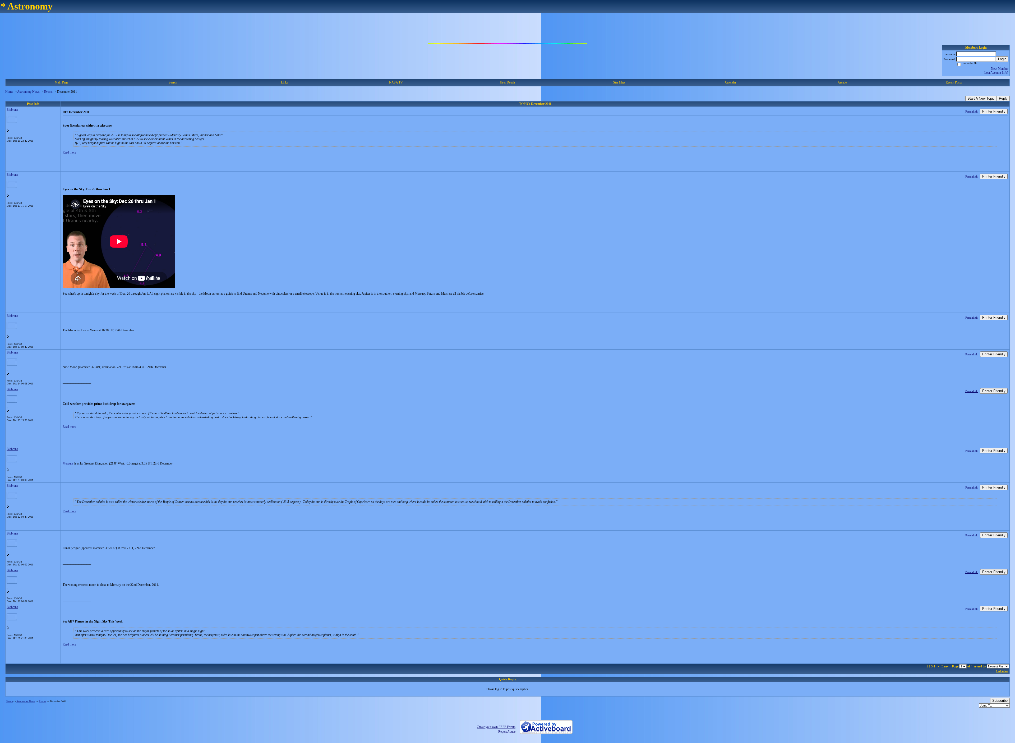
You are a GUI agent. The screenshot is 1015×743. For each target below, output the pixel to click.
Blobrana (12, 110)
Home (9, 92)
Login (1002, 59)
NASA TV (396, 82)
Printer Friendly (993, 111)
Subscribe (1000, 701)
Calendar (1002, 670)
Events (48, 92)
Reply (1003, 98)
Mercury (68, 463)
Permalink (971, 111)
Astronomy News (28, 92)
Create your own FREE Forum (496, 727)
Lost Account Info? (996, 73)
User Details (507, 82)
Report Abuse (506, 731)
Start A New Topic (981, 98)
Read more (69, 152)
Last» (945, 666)
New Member (999, 69)
